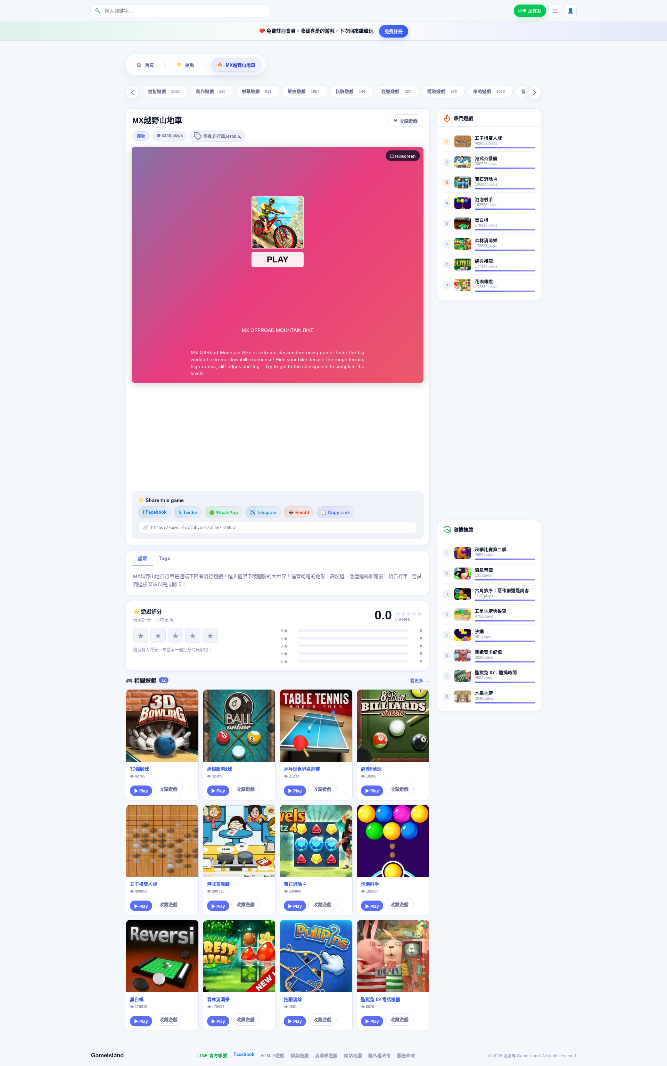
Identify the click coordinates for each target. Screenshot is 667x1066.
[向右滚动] (534, 92)
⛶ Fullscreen (402, 156)
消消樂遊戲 (326, 1055)
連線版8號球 (219, 769)
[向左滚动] (132, 92)
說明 (143, 558)
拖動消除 (293, 999)
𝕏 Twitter (187, 512)
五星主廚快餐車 (491, 611)
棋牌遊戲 (350, 92)
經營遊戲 (396, 92)
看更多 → (419, 680)
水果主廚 (484, 693)
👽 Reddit (298, 512)
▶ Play (141, 791)
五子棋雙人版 (143, 884)
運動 (141, 136)
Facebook (243, 1054)
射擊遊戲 (256, 92)
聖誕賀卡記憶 (488, 652)
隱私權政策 (379, 1055)
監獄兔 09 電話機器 (380, 999)
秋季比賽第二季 (491, 549)
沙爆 (479, 631)
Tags (164, 558)
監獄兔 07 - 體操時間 (496, 672)
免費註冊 (394, 31)
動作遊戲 (210, 92)
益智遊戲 (164, 92)
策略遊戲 (489, 92)
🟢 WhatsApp (223, 512)
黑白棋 (136, 999)
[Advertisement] (277, 437)
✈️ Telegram (263, 512)
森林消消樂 (218, 999)
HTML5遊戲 (273, 1055)
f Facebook (154, 512)
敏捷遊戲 (303, 92)
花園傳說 (484, 281)
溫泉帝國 (484, 570)
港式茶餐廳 (218, 884)
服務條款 (406, 1055)
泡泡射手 (370, 884)
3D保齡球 (139, 769)
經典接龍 (484, 261)
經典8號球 (371, 769)
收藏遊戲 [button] (409, 121)
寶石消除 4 (295, 884)
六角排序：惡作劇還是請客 (502, 590)
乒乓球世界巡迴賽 (302, 769)
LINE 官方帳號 (212, 1055)
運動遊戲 (442, 92)
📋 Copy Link (335, 512)
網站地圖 (353, 1055)
